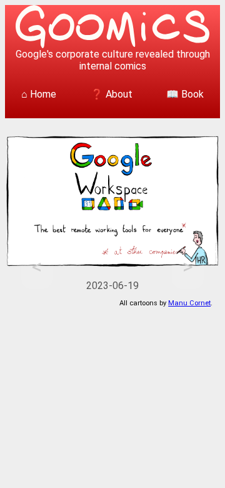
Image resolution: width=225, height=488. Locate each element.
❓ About (111, 94)
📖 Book (185, 94)
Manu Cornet (189, 303)
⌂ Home (38, 94)
